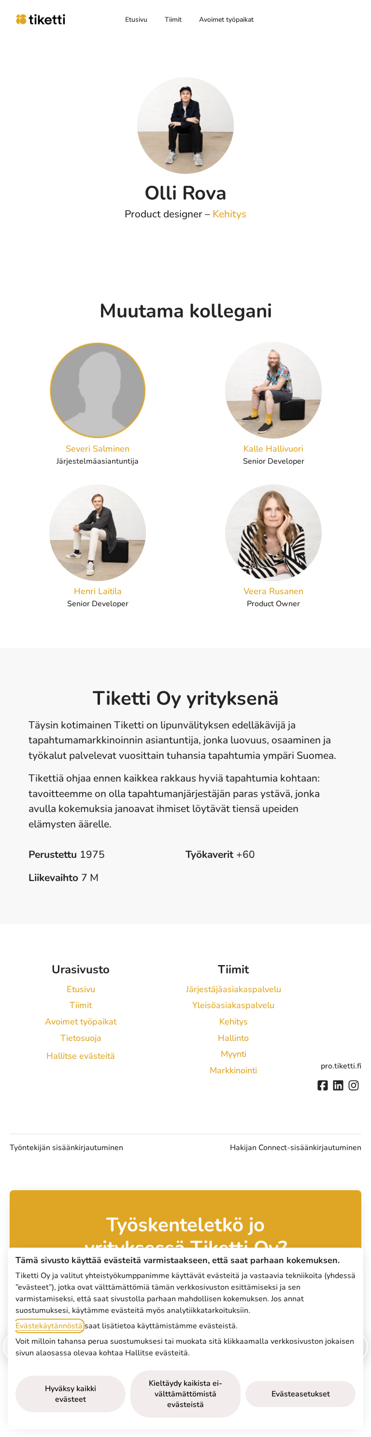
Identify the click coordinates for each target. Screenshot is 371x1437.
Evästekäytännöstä (49, 1326)
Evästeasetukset (300, 1394)
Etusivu (136, 19)
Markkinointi (233, 1070)
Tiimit (173, 19)
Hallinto (233, 1038)
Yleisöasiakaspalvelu (233, 1005)
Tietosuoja (80, 1038)
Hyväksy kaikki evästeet (70, 1394)
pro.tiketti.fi (341, 1066)
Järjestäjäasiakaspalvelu (233, 989)
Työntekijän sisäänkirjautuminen (66, 1147)
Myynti (233, 1054)
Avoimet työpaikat (226, 19)
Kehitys (229, 214)
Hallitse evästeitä (80, 1056)
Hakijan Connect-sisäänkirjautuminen (295, 1147)
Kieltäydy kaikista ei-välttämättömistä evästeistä (185, 1394)
